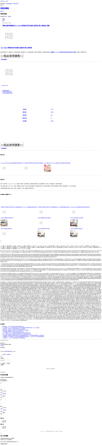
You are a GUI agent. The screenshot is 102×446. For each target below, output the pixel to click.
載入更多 (2, 358)
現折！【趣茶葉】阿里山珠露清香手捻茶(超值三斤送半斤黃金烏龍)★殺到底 (17, 334)
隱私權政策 (57, 431)
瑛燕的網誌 (4, 8)
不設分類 (9, 16)
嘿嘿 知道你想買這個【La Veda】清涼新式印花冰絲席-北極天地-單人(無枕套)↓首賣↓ (26, 25)
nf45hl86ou (2, 345)
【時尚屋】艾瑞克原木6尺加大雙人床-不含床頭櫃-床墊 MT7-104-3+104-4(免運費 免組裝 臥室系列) (19, 207)
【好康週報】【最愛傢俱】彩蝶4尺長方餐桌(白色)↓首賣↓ (13, 331)
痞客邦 (8, 351)
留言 (11, 351)
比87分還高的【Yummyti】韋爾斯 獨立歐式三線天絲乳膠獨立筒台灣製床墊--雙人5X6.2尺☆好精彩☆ (21, 327)
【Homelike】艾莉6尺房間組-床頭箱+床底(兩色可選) (80, 207)
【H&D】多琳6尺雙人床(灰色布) (44, 228)
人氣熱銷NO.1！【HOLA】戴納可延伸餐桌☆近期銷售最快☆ (14, 337)
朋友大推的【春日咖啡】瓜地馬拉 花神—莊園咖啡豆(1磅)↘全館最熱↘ (16, 330)
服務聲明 (61, 431)
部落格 (4, 19)
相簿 (3, 18)
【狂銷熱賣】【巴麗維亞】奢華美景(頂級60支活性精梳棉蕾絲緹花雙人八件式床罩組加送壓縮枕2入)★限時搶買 (23, 335)
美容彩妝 (8, 354)
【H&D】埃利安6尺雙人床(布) (6, 228)
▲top (1, 356)
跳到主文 (2, 11)
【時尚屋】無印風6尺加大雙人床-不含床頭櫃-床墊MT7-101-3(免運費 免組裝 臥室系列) (54, 207)
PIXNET (43, 431)
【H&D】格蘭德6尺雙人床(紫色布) (44, 217)
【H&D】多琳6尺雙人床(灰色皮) (76, 228)
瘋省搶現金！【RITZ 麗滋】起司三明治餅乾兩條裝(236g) (13, 326)
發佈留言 (2, 364)
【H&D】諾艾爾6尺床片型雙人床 (7, 217)
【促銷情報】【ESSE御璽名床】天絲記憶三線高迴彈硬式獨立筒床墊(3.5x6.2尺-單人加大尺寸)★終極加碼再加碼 (23, 336)
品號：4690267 (5, 85)
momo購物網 (51, 52)
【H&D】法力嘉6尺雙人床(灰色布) (76, 217)
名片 (3, 21)
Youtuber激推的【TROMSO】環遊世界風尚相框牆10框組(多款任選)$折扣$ (16, 332)
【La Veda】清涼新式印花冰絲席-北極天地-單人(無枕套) (16, 47)
